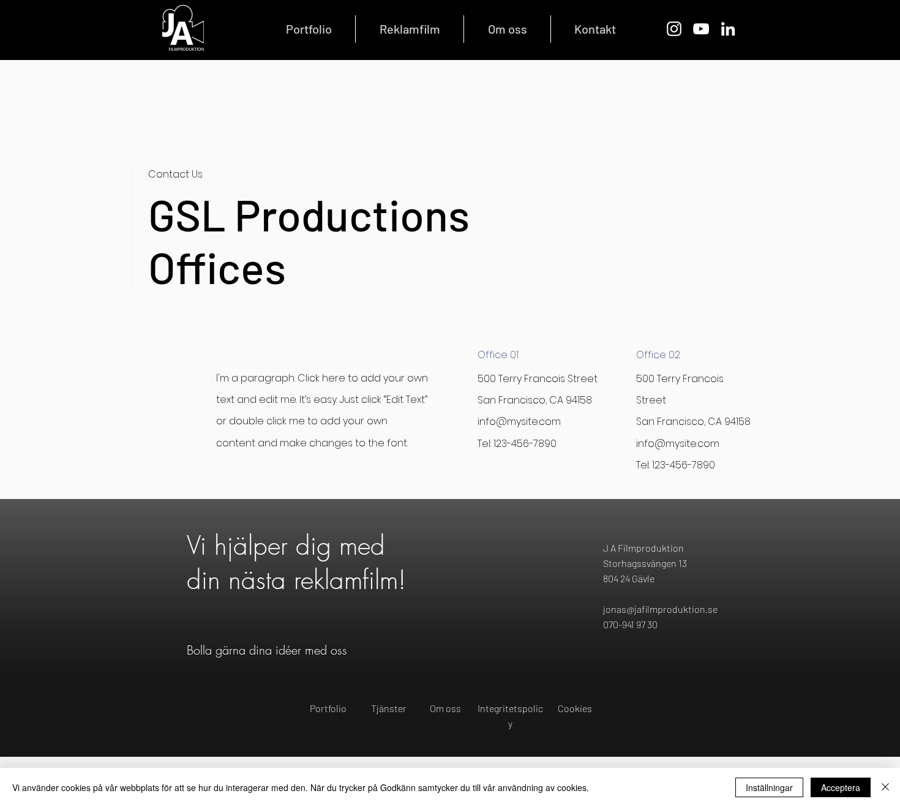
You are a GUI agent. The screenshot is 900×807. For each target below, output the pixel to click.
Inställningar (769, 787)
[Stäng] (885, 787)
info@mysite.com (519, 422)
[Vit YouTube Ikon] (701, 29)
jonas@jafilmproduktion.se (660, 609)
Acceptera (840, 787)
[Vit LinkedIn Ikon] (728, 29)
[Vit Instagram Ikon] (674, 29)
